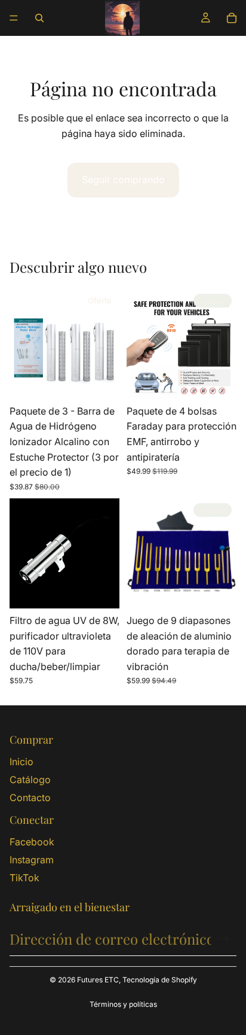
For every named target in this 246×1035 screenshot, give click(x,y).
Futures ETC (98, 979)
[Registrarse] (223, 938)
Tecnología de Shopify (159, 979)
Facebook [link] (32, 842)
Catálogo (30, 780)
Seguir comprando (123, 179)
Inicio (21, 762)
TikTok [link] (24, 878)
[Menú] (13, 18)
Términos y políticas (123, 1004)
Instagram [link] (32, 860)
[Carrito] (232, 18)
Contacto (30, 797)
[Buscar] (39, 18)
